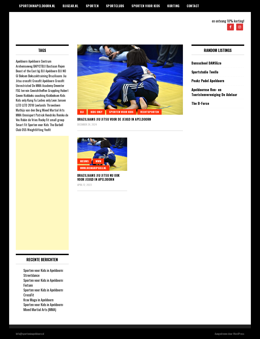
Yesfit (47, 129)
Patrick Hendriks (46, 115)
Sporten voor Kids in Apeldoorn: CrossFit (43, 292)
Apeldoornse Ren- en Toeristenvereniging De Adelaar (214, 92)
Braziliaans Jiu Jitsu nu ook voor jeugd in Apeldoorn (98, 177)
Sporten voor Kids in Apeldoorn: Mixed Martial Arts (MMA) (43, 307)
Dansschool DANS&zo (206, 63)
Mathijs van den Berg (28, 110)
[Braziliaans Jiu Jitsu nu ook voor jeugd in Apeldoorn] (102, 154)
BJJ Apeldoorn (49, 71)
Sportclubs (115, 6)
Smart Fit (21, 125)
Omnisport (28, 115)
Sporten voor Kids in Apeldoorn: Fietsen (43, 283)
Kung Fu (32, 100)
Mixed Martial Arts (53, 110)
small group (57, 120)
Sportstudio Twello (204, 72)
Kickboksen (52, 95)
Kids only (96, 112)
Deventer (59, 85)
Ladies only (44, 100)
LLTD (18, 105)
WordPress (238, 334)
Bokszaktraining (38, 76)
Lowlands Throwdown (47, 105)
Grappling (54, 90)
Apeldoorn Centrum (39, 61)
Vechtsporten (149, 112)
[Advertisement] (42, 193)
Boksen (23, 76)
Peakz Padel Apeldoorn (207, 80)
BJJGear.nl (70, 6)
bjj (38, 71)
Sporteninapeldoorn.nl (37, 6)
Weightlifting (35, 129)
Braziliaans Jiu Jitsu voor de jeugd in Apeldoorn (114, 119)
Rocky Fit (43, 120)
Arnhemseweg (24, 66)
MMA (19, 115)
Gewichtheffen (38, 90)
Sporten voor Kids (146, 6)
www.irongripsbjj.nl (93, 168)
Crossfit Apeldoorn (43, 81)
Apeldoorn (22, 61)
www (98, 161)
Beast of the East (26, 71)
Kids (62, 95)
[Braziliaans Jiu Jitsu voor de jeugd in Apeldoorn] (130, 80)
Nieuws (84, 161)
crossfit (27, 81)
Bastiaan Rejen (55, 66)
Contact (193, 6)
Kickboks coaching (34, 95)
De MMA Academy (42, 85)
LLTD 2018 (28, 105)
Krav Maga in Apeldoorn (38, 299)
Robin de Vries (29, 120)
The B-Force (200, 103)
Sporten (92, 6)
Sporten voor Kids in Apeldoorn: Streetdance (43, 273)
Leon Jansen (58, 100)
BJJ (82, 112)
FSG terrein (22, 90)
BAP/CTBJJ (39, 66)
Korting (173, 6)
